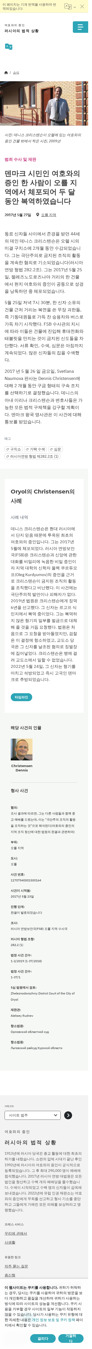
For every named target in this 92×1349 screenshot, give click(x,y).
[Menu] (80, 27)
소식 (16, 72)
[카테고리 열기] (68, 1115)
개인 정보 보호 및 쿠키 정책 (53, 1319)
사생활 (10, 1242)
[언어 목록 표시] (70, 6)
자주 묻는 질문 (16, 1266)
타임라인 (21, 697)
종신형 (10, 1275)
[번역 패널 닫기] (82, 6)
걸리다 (43, 1338)
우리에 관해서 (16, 1233)
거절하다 (70, 1338)
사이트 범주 (18, 1115)
